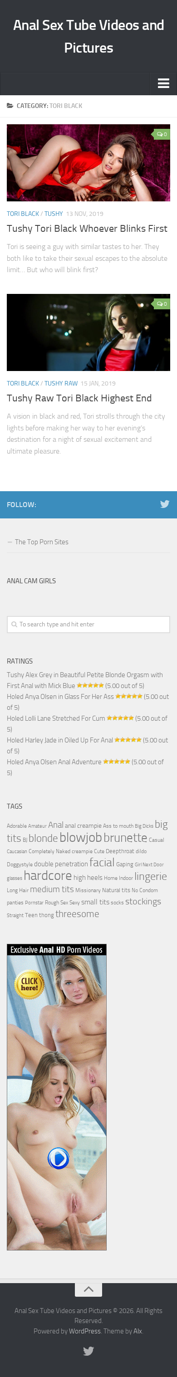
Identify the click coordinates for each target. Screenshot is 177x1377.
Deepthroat (120, 851)
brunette (125, 837)
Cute (99, 851)
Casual (156, 840)
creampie (82, 851)
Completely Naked (49, 851)
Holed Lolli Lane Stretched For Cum (56, 718)
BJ (25, 840)
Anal (56, 825)
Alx (137, 1331)
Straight (15, 915)
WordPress (85, 1331)
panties (15, 902)
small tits (95, 902)
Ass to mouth (118, 826)
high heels (88, 878)
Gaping (124, 864)
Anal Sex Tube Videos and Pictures (88, 36)
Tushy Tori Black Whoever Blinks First (87, 228)
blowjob (80, 837)
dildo (141, 851)
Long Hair (18, 890)
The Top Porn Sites (42, 542)
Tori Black (23, 214)
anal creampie (83, 826)
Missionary (88, 890)
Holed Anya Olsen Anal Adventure (54, 762)
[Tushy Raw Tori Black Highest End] (88, 332)
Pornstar (34, 903)
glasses (14, 878)
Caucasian (17, 852)
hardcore (48, 876)
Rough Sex (56, 902)
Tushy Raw (61, 383)
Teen (31, 915)
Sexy (74, 902)
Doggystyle (20, 864)
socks (117, 902)
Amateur (37, 826)
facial (102, 862)
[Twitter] (164, 504)
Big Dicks (144, 826)
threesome (77, 913)
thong (46, 914)
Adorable (17, 826)
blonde (43, 838)
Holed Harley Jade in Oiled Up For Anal (60, 740)
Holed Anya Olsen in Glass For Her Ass (60, 697)
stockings (143, 901)
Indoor (126, 878)
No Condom (145, 890)
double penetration (61, 864)
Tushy (53, 214)
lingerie (150, 876)
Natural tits (116, 890)
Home (111, 878)
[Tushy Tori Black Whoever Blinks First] (88, 162)
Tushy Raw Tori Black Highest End (79, 398)
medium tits (52, 889)
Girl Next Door (149, 865)
